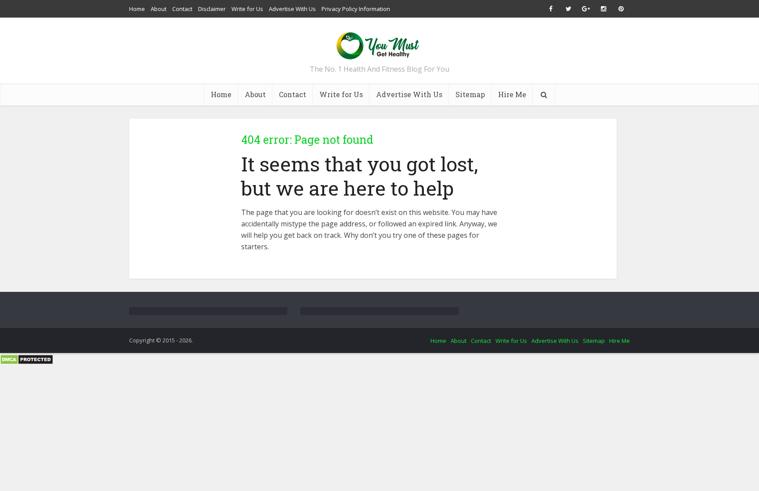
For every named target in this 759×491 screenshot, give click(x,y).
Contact (182, 9)
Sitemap (470, 94)
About (158, 9)
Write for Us (247, 9)
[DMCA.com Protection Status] (26, 359)
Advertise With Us (292, 9)
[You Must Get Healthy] (379, 43)
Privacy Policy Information (356, 9)
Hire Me (512, 94)
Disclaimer (212, 9)
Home (137, 9)
